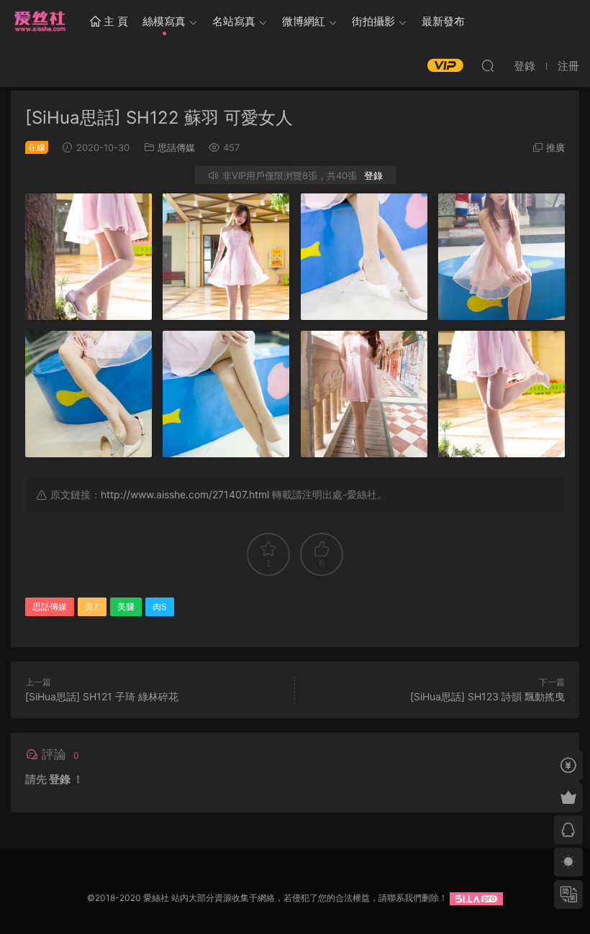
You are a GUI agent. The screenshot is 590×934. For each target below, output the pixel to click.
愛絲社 (39, 21)
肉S (160, 606)
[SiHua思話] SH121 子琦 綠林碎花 (101, 696)
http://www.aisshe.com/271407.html (185, 494)
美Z (92, 606)
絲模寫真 (164, 21)
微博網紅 (303, 21)
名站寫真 (233, 21)
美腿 (126, 606)
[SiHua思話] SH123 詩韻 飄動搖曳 (487, 696)
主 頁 (114, 21)
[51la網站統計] (476, 897)
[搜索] (488, 65)
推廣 (555, 147)
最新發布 (443, 21)
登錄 (373, 175)
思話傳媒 (176, 147)
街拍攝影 (373, 21)
